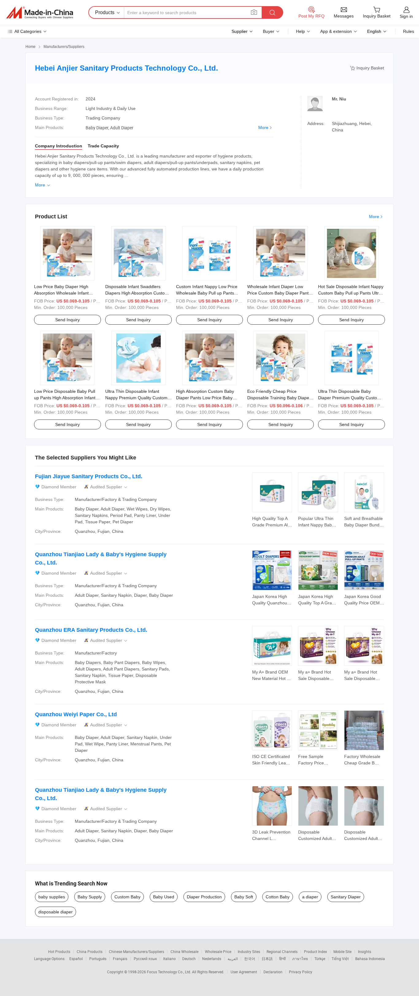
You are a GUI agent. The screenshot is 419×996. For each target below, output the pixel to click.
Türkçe (319, 958)
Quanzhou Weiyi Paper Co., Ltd (76, 714)
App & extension (336, 31)
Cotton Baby (278, 896)
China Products (89, 951)
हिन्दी (282, 958)
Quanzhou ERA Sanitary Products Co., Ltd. (91, 630)
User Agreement (244, 971)
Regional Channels (282, 951)
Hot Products (59, 951)
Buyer (268, 31)
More (263, 127)
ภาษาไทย (300, 958)
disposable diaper (55, 911)
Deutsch (189, 958)
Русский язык (145, 958)
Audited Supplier (109, 487)
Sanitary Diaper (346, 896)
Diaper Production (204, 896)
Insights (364, 951)
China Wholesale (184, 951)
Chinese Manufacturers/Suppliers (136, 951)
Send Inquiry (67, 319)
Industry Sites (249, 951)
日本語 (267, 958)
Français (120, 958)
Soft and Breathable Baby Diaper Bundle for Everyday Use (363, 525)
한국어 (249, 958)
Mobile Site (342, 951)
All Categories (27, 31)
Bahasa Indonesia (370, 958)
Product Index (315, 951)
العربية (233, 958)
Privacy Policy (300, 971)
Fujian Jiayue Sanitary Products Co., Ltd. (88, 476)
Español (76, 958)
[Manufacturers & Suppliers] (39, 12)
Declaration (273, 971)
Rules (408, 31)
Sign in (406, 16)
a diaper (310, 896)
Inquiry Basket (367, 68)
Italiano (169, 958)
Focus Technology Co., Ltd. (169, 971)
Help (300, 31)
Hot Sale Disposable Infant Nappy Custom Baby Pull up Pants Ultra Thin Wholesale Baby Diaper (350, 293)
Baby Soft (243, 896)
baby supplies (51, 896)
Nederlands (211, 958)
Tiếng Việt (340, 958)
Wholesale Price (218, 951)
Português (97, 958)
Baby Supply (90, 896)
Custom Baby (127, 896)
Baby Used (163, 896)
